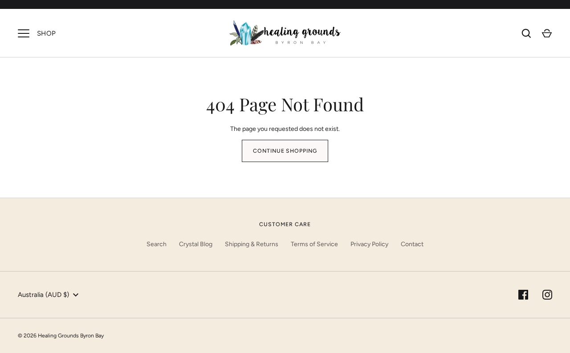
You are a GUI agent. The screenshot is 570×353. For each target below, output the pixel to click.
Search (157, 244)
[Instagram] (547, 294)
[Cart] (547, 33)
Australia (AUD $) (43, 295)
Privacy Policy (369, 244)
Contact (412, 244)
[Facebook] (523, 294)
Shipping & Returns (251, 244)
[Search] (526, 33)
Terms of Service (314, 244)
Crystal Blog (195, 244)
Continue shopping (285, 150)
